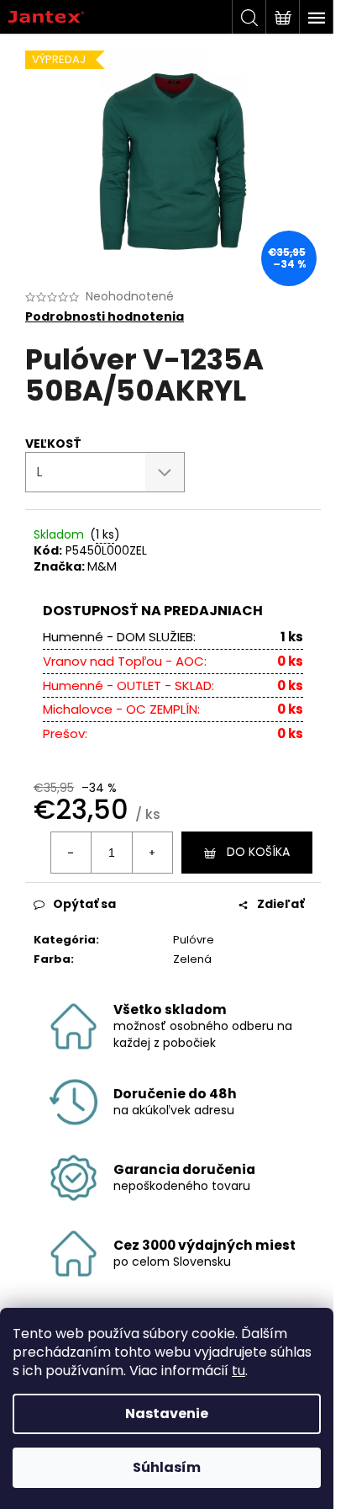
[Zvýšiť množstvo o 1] (152, 852)
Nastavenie (166, 1413)
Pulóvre (193, 940)
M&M (102, 566)
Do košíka (258, 851)
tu (238, 1370)
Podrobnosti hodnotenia (104, 317)
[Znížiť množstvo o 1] (71, 852)
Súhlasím (167, 1467)
